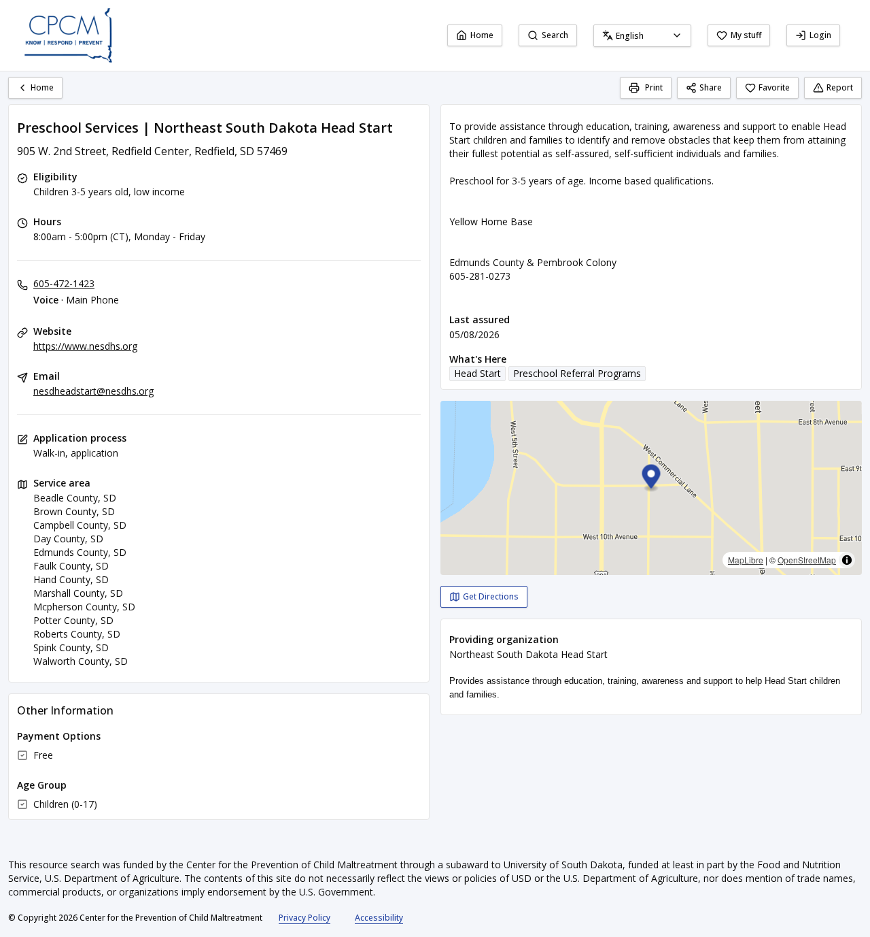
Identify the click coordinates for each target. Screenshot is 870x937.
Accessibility (379, 917)
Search (555, 35)
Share (710, 87)
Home (481, 35)
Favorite (774, 87)
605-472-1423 (63, 283)
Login (820, 35)
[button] (651, 479)
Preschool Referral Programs (577, 373)
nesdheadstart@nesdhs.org (93, 390)
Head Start (477, 373)
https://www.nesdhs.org (85, 346)
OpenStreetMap (807, 559)
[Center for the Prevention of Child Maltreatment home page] (68, 35)
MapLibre (745, 559)
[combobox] (642, 35)
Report (839, 87)
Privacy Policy (304, 917)
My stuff (746, 35)
